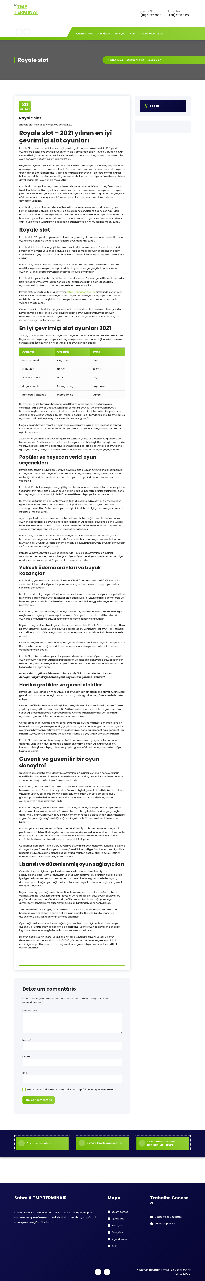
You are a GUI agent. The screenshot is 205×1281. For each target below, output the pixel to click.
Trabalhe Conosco (151, 33)
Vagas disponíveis (165, 1223)
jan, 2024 (25, 106)
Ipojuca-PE (150, 13)
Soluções (117, 1232)
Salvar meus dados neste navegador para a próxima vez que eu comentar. (72, 1089)
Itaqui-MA (178, 13)
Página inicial (115, 60)
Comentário (30, 1010)
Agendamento (121, 1239)
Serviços (120, 33)
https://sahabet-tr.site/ (80, 292)
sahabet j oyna (135, 60)
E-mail (27, 1056)
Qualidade (103, 33)
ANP (132, 33)
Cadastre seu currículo (168, 1216)
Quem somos (84, 33)
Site (24, 1073)
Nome (26, 1040)
